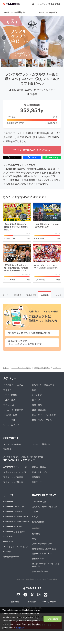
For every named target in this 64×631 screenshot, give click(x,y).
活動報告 (17, 295)
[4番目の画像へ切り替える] (45, 63)
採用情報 (32, 601)
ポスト (14, 157)
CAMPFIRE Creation (12, 511)
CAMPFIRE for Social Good (15, 516)
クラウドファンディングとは (16, 472)
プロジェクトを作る (12, 444)
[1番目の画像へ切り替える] (7, 63)
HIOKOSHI (8, 541)
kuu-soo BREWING (22, 89)
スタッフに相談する (41, 444)
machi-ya (7, 551)
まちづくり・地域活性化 (43, 384)
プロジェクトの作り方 (13, 477)
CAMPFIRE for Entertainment (16, 521)
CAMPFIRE (8, 501)
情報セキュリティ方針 (42, 553)
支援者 (30, 295)
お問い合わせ (38, 521)
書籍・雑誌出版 (39, 409)
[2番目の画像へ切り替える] (19, 63)
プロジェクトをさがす (21, 367)
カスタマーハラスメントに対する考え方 (46, 565)
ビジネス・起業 (10, 414)
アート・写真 (9, 419)
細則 (34, 538)
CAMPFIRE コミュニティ (14, 506)
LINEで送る (53, 157)
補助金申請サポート (12, 556)
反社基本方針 (38, 558)
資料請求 (7, 449)
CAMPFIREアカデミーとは (15, 467)
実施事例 (36, 477)
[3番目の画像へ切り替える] (32, 63)
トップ (6, 367)
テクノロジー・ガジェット (15, 384)
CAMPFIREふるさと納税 (14, 531)
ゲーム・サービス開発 (13, 409)
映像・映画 (37, 404)
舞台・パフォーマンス (42, 419)
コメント (58, 295)
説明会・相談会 (39, 467)
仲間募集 (45, 295)
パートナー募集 (49, 601)
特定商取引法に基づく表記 (44, 548)
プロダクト (8, 389)
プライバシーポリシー (42, 543)
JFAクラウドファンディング (15, 546)
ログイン (41, 4)
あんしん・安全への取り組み (45, 506)
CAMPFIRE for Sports (12, 526)
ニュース (36, 511)
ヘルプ (35, 516)
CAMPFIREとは (39, 501)
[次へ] (60, 37)
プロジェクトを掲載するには (16, 12)
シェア (34, 157)
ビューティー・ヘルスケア (44, 414)
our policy (20, 627)
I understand (52, 618)
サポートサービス (40, 472)
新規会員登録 (54, 4)
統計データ (37, 482)
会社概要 (15, 601)
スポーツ (36, 399)
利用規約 (36, 533)
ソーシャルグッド (46, 89)
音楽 (34, 389)
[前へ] (3, 37)
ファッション (9, 404)
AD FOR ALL (9, 536)
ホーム (5, 295)
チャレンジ (37, 394)
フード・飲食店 (10, 394)
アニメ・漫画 (9, 399)
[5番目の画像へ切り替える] (57, 63)
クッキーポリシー (40, 571)
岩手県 (33, 94)
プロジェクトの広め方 (13, 482)
